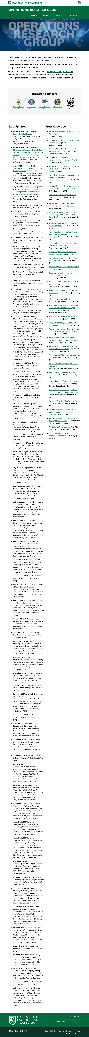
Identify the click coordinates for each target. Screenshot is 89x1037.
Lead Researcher (74, 1016)
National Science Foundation (18, 108)
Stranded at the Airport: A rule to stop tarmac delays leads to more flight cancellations (63, 307)
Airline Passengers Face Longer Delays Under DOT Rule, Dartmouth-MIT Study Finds (63, 392)
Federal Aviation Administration (57, 108)
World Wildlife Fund (70, 109)
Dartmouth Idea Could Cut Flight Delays (64, 140)
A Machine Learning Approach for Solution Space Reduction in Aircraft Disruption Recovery (26, 191)
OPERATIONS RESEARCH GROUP (33, 10)
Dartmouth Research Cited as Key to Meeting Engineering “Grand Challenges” (62, 412)
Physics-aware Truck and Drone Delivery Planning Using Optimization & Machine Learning (28, 152)
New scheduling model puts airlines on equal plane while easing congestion (63, 234)
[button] (34, 16)
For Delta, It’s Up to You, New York (62, 427)
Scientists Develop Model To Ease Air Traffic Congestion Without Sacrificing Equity (63, 214)
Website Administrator (72, 1019)
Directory (76, 1033)
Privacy (68, 1033)
